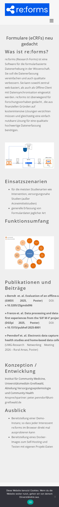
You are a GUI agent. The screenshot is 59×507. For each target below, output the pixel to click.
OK (30, 502)
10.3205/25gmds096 (19, 305)
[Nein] (55, 496)
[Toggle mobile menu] (52, 20)
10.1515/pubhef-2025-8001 (24, 327)
